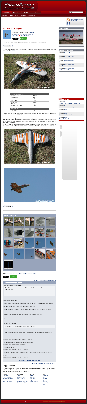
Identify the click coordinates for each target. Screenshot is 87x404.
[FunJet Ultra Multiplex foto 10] (8, 247)
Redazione (45, 375)
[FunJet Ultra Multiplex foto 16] (19, 258)
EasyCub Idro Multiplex (64, 69)
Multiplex (13, 50)
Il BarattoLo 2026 (63, 111)
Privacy (44, 384)
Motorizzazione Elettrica (30, 273)
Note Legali (45, 401)
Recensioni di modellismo (9, 380)
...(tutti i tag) (30, 34)
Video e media (31, 15)
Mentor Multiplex (63, 58)
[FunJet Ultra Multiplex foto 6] (19, 237)
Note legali (45, 383)
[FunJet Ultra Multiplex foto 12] (29, 247)
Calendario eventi (21, 377)
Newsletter (32, 377)
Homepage (4, 15)
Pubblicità (45, 378)
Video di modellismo (7, 381)
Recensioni (23, 15)
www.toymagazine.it (60, 401)
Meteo (31, 375)
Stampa (16, 35)
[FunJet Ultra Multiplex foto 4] (50, 226)
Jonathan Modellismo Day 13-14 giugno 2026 (69, 103)
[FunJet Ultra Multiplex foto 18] (40, 258)
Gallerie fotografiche (22, 383)
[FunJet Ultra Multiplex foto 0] (8, 226)
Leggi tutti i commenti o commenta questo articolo (44, 280)
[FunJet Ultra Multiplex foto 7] (29, 237)
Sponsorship (46, 380)
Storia (44, 377)
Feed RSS (32, 378)
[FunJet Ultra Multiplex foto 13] (40, 247)
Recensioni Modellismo (69, 52)
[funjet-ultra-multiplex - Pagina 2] (13, 46)
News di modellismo (7, 377)
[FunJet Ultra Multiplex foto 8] (40, 237)
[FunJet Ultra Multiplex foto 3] (40, 226)
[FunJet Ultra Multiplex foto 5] (8, 237)
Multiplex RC (22, 273)
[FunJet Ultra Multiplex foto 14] (50, 247)
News (11, 15)
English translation (25, 35)
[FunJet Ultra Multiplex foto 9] (50, 237)
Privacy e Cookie (52, 401)
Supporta (45, 381)
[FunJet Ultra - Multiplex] (71, 44)
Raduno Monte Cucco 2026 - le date (67, 115)
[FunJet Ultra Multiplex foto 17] (29, 258)
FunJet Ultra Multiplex (64, 54)
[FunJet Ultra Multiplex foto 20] (8, 269)
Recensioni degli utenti (22, 381)
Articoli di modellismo (8, 378)
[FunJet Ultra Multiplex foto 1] (19, 226)
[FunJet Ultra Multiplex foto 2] (29, 226)
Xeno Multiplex (62, 65)
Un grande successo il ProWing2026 (67, 107)
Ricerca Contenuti (34, 381)
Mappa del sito (33, 380)
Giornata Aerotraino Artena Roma (66, 118)
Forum (18, 375)
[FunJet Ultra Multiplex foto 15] (8, 258)
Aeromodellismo (18, 34)
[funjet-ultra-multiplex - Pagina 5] (4, 46)
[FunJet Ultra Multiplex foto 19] (50, 258)
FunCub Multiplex (63, 62)
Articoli (16, 15)
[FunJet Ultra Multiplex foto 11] (19, 247)
